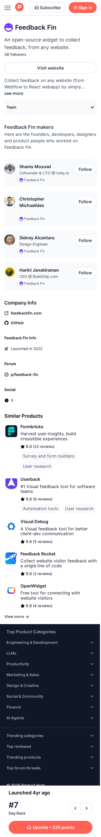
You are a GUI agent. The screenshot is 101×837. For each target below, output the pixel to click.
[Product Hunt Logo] (19, 7)
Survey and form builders (48, 456)
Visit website (50, 68)
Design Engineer (33, 244)
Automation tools (40, 508)
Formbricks (31, 426)
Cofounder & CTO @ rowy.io (44, 173)
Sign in (85, 7)
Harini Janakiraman (39, 270)
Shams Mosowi (35, 166)
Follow (85, 169)
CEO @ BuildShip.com (38, 276)
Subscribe (50, 7)
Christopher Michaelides (31, 202)
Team (11, 107)
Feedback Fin (34, 180)
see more (13, 93)
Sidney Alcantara (36, 237)
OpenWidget (33, 586)
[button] (9, 168)
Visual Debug (34, 521)
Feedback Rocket (37, 553)
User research (37, 466)
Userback (30, 479)
